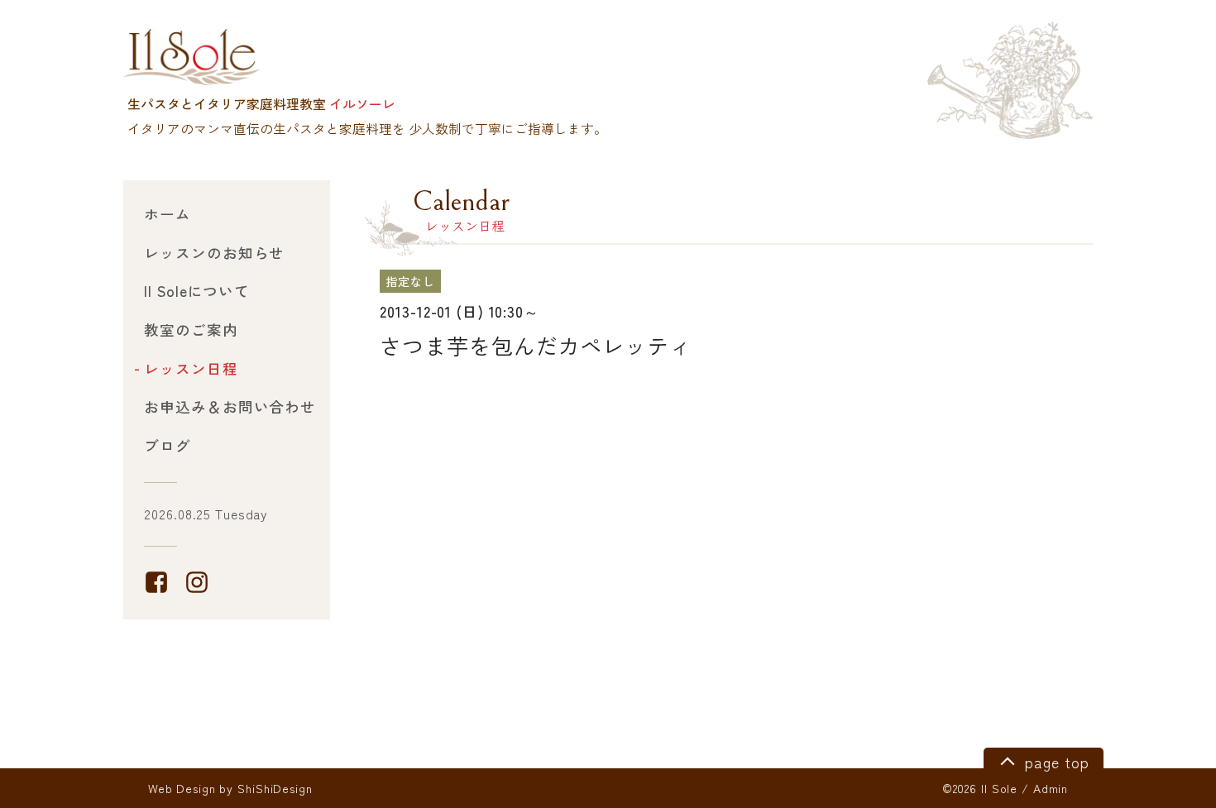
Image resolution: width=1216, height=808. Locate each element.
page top (1054, 762)
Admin (1050, 788)
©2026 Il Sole (979, 788)
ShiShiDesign (275, 788)
